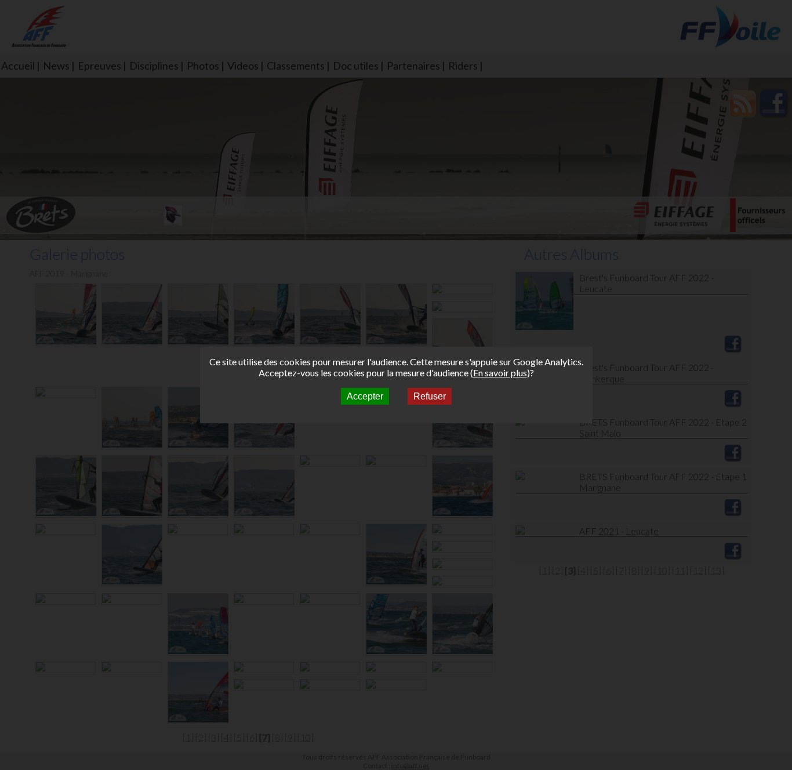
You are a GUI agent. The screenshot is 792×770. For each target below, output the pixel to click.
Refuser (429, 396)
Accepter (365, 396)
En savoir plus (500, 372)
